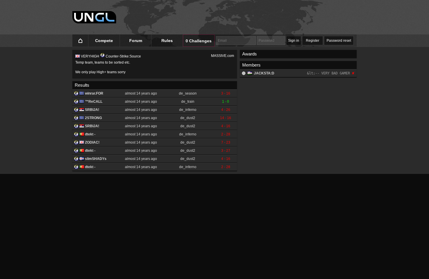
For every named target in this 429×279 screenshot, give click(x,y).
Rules (167, 40)
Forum (135, 40)
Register (312, 41)
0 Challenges (199, 41)
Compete (104, 40)
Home (80, 40)
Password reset (339, 41)
